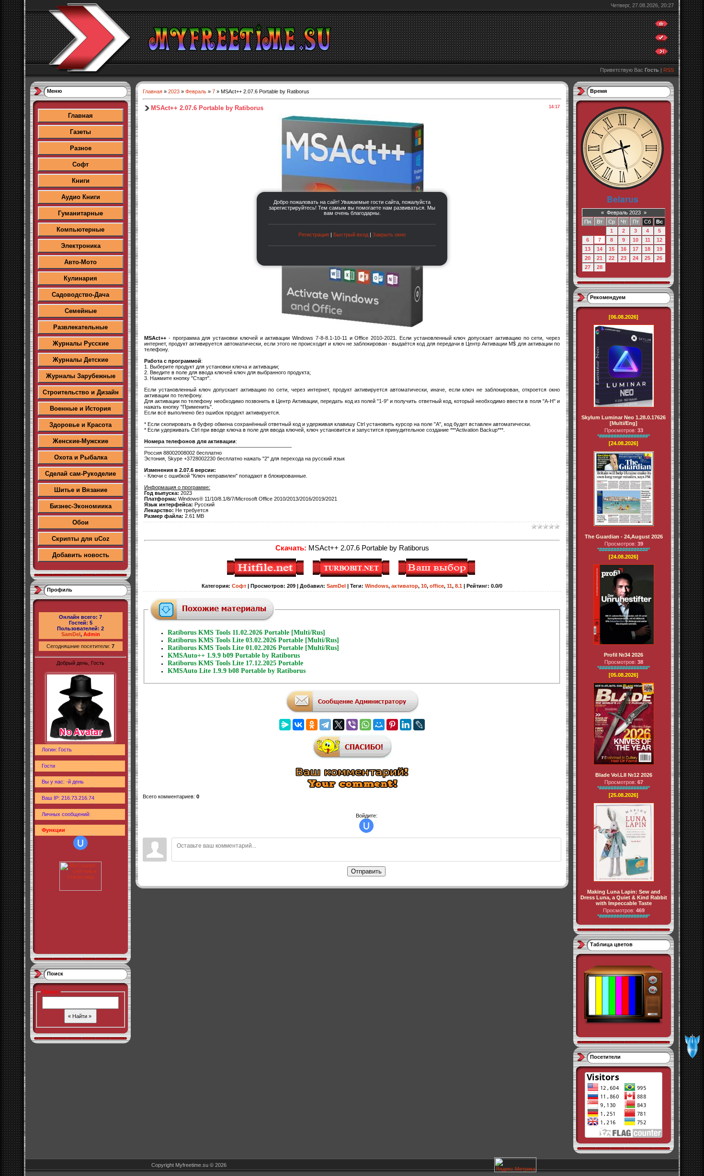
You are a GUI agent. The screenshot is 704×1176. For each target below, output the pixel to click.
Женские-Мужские (80, 441)
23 (623, 258)
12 (659, 240)
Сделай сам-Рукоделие (80, 473)
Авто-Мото (80, 262)
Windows (376, 586)
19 (659, 249)
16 (623, 249)
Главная (80, 115)
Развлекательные (80, 327)
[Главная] (661, 26)
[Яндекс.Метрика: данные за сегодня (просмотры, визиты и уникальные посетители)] (515, 1164)
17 (635, 249)
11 (449, 586)
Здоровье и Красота (80, 424)
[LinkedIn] (405, 724)
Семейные (81, 310)
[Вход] (661, 53)
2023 (174, 91)
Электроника (81, 245)
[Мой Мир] (379, 724)
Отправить (366, 871)
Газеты (80, 131)
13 (587, 249)
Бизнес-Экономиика (81, 506)
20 (587, 258)
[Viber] (352, 724)
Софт (80, 164)
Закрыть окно (389, 234)
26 (659, 258)
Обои (80, 522)
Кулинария (80, 278)
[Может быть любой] (438, 575)
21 (599, 258)
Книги (81, 180)
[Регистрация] (661, 40)
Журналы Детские (80, 359)
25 (647, 258)
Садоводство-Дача (80, 294)
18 (647, 249)
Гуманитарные (80, 213)
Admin (91, 634)
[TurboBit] (352, 575)
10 (424, 586)
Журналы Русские (81, 343)
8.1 (458, 586)
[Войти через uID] (80, 843)
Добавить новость (80, 555)
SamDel (70, 634)
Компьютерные (80, 229)
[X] (338, 724)
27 (587, 267)
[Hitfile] (266, 575)
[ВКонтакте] (298, 724)
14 (599, 249)
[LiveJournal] (419, 724)
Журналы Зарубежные (80, 376)
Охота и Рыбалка (80, 457)
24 (635, 258)
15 (611, 249)
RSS (668, 70)
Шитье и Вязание (80, 489)
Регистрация (313, 234)
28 (599, 267)
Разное (80, 148)
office (437, 586)
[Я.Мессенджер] (285, 724)
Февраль (195, 91)
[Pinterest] (392, 724)
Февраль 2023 (624, 212)
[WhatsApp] (365, 724)
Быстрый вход (350, 234)
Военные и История (80, 408)
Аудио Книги (80, 197)
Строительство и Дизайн (81, 392)
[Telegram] (325, 724)
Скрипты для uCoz (81, 538)
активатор (404, 586)
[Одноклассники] (312, 724)
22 (611, 258)
